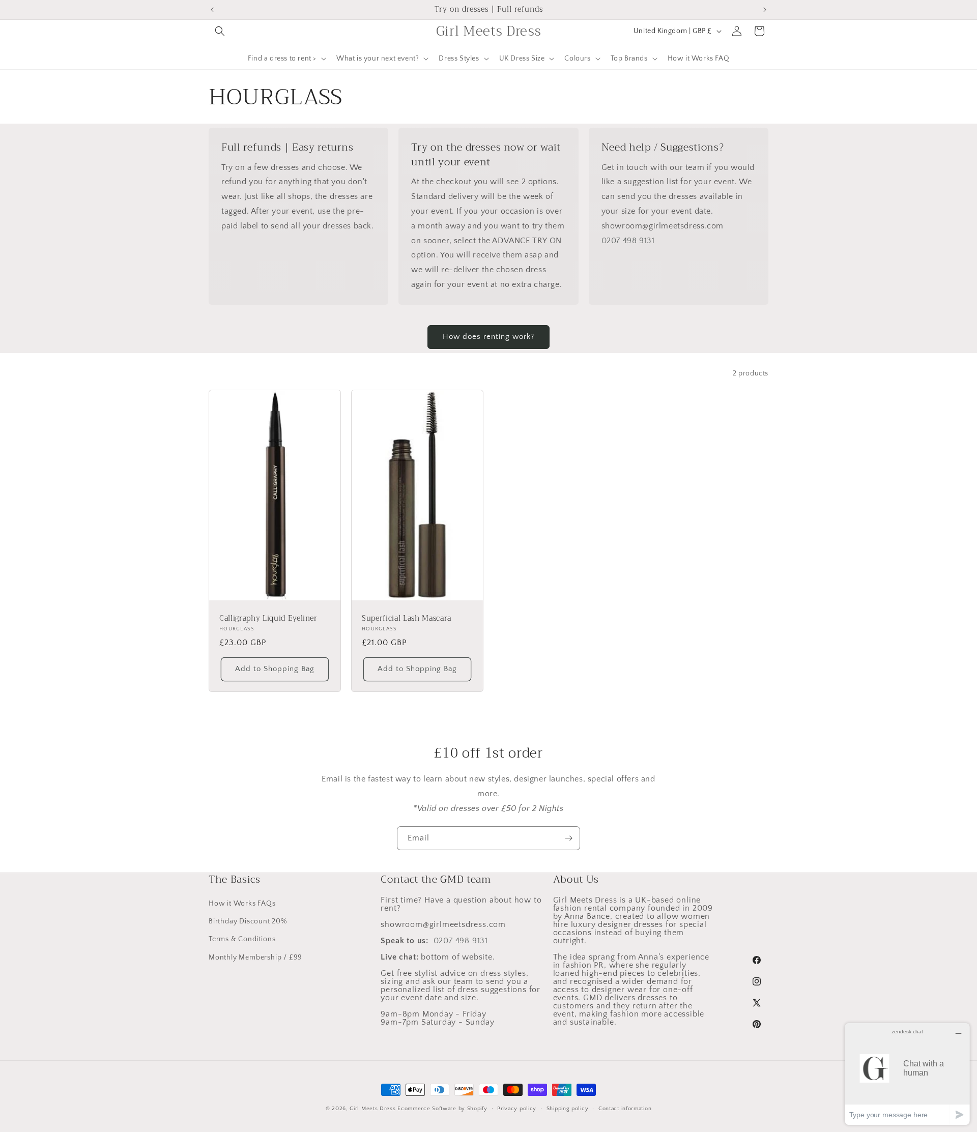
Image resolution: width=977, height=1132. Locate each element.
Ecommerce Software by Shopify (442, 1109)
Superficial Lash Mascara (406, 618)
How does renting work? (488, 336)
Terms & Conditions (242, 939)
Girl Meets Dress (372, 1109)
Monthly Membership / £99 (255, 957)
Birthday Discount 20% (248, 921)
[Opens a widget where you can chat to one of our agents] (907, 1073)
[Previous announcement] (212, 9)
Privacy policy (516, 1109)
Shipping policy (568, 1109)
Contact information (624, 1109)
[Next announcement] (765, 9)
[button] (220, 31)
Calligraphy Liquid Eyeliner (268, 618)
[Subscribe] (568, 838)
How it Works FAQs (242, 903)
